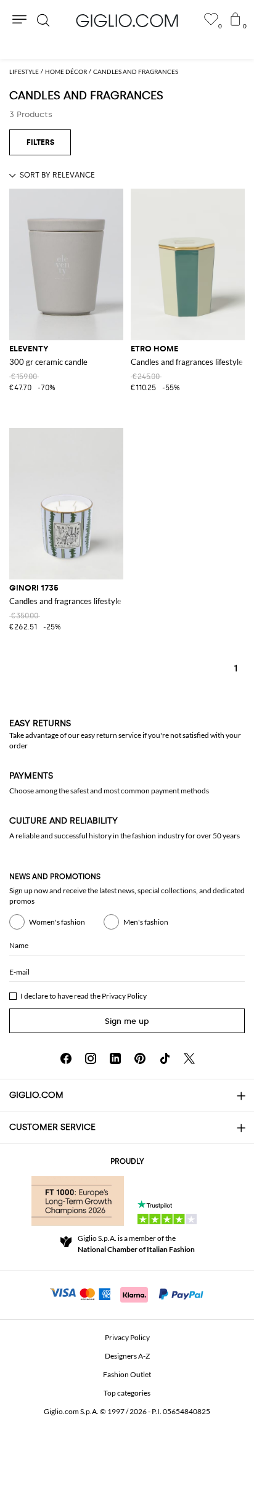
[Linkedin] (115, 1058)
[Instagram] (90, 1058)
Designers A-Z (127, 1355)
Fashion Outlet (127, 1374)
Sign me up (127, 1021)
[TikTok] (164, 1058)
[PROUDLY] (77, 1200)
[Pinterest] (140, 1058)
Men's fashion (145, 922)
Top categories (127, 1392)
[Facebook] (66, 1058)
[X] (189, 1058)
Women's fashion (57, 922)
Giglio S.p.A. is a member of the (136, 1243)
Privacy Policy (124, 995)
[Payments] (127, 1293)
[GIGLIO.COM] (127, 20)
